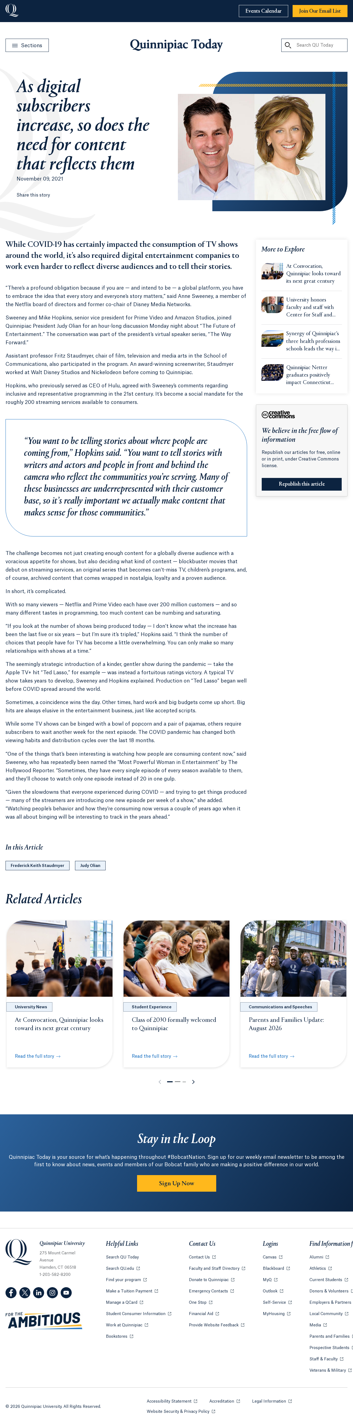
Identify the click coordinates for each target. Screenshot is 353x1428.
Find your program (126, 1280)
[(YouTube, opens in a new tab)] (66, 1292)
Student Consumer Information (138, 1314)
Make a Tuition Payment (132, 1291)
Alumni (319, 1257)
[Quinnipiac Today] (176, 45)
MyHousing (276, 1314)
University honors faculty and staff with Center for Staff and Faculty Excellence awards (310, 308)
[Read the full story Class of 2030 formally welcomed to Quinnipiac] (176, 959)
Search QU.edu (123, 1269)
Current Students (328, 1280)
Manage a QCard (124, 1303)
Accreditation (224, 1401)
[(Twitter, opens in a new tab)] (24, 1292)
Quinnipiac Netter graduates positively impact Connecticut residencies (308, 376)
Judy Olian (90, 866)
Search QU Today (122, 1257)
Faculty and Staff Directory (217, 1269)
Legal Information (272, 1401)
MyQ (270, 1280)
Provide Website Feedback (216, 1325)
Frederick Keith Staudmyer (37, 866)
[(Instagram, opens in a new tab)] (52, 1292)
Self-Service (277, 1303)
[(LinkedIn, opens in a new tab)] (38, 1292)
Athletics (320, 1269)
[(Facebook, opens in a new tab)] (11, 1292)
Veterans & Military (330, 1371)
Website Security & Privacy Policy (181, 1412)
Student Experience (152, 1007)
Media (318, 1325)
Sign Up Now (176, 1183)
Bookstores (119, 1337)
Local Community (328, 1314)
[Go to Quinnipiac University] (12, 11)
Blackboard (276, 1269)
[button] (170, 1081)
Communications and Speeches (280, 1007)
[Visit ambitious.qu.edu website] (44, 1321)
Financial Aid (204, 1314)
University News (31, 1007)
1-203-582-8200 (55, 1275)
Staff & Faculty (326, 1359)
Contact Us (202, 1257)
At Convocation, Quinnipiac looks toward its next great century (313, 274)
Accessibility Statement (172, 1401)
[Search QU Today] (288, 45)
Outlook (273, 1291)
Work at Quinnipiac (127, 1325)
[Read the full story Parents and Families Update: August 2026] (293, 959)
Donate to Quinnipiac (211, 1280)
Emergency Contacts (211, 1291)
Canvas (272, 1257)
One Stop (200, 1303)
